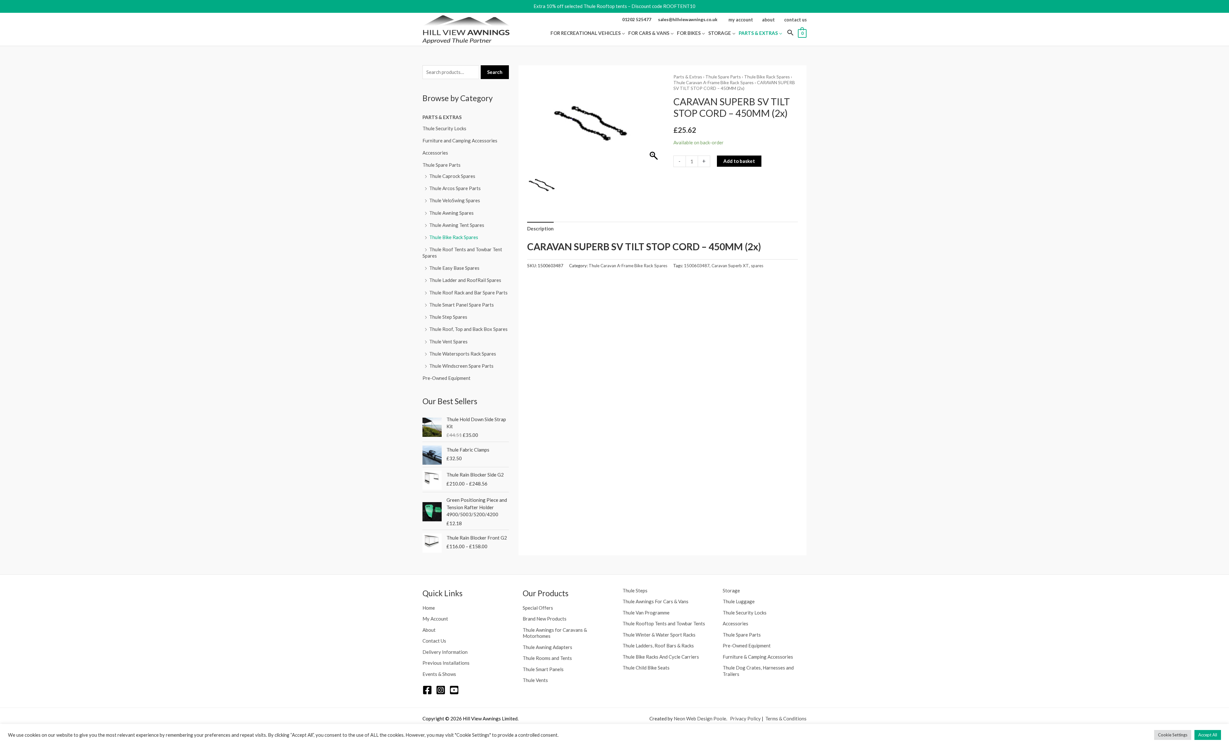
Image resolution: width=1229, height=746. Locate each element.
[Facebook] (427, 690)
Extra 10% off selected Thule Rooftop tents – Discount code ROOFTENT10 (614, 6)
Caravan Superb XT (730, 265)
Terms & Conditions (786, 718)
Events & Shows (439, 674)
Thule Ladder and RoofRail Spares (465, 280)
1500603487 (697, 265)
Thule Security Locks (444, 128)
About (429, 630)
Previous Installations (446, 663)
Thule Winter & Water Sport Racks (659, 635)
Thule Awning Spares (451, 213)
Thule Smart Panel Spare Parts (461, 305)
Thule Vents (535, 680)
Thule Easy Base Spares (454, 268)
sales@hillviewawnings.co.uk (688, 19)
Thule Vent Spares (448, 341)
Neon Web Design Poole (700, 718)
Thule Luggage (739, 601)
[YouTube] (454, 690)
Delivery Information (445, 652)
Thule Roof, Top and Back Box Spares (468, 329)
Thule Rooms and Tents (547, 658)
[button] (623, 33)
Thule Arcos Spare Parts (455, 188)
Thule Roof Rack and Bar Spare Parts (468, 292)
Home (428, 608)
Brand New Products (544, 619)
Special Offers (538, 608)
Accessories (435, 153)
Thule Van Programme (646, 612)
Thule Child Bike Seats (646, 667)
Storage (731, 590)
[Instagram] (441, 690)
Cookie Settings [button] (1172, 734)
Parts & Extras (442, 117)
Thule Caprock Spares (452, 176)
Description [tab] (540, 228)
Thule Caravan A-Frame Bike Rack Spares (713, 82)
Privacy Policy (745, 718)
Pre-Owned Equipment (446, 378)
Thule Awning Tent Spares (456, 225)
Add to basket (739, 161)
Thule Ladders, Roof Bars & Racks (658, 645)
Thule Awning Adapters (547, 647)
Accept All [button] (1207, 734)
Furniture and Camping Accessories (459, 140)
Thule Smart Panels (543, 669)
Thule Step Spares (448, 317)
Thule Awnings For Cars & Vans (655, 601)
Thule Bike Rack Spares (453, 237)
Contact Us (434, 641)
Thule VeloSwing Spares (454, 200)
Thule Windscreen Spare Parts (461, 366)
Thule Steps (635, 590)
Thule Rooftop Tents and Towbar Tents (664, 623)
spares (757, 265)
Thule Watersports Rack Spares (462, 354)
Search (494, 72)
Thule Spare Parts (441, 165)
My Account (435, 619)
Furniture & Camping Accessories (758, 657)
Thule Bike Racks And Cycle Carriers (661, 657)
